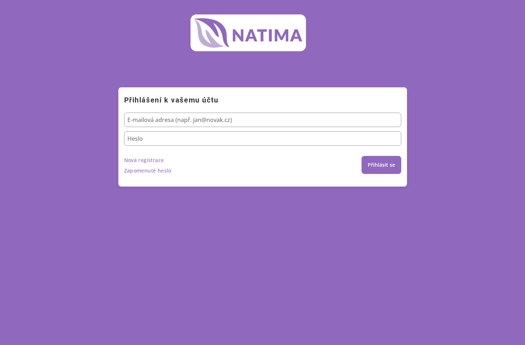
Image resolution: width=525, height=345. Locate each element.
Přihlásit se (381, 164)
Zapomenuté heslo (147, 170)
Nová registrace (144, 160)
